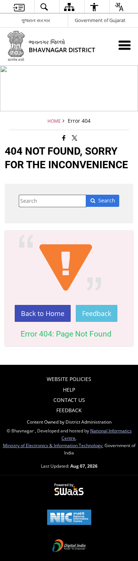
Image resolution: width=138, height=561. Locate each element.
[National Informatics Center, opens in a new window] (69, 518)
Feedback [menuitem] (69, 410)
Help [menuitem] (69, 389)
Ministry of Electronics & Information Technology (52, 445)
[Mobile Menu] (124, 45)
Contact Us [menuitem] (69, 399)
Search (106, 200)
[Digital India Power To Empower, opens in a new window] (69, 546)
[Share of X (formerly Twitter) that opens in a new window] (74, 138)
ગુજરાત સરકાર (35, 20)
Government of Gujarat (100, 20)
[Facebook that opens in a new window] (63, 138)
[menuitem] (18, 7)
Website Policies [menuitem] (69, 378)
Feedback (96, 313)
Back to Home (42, 313)
